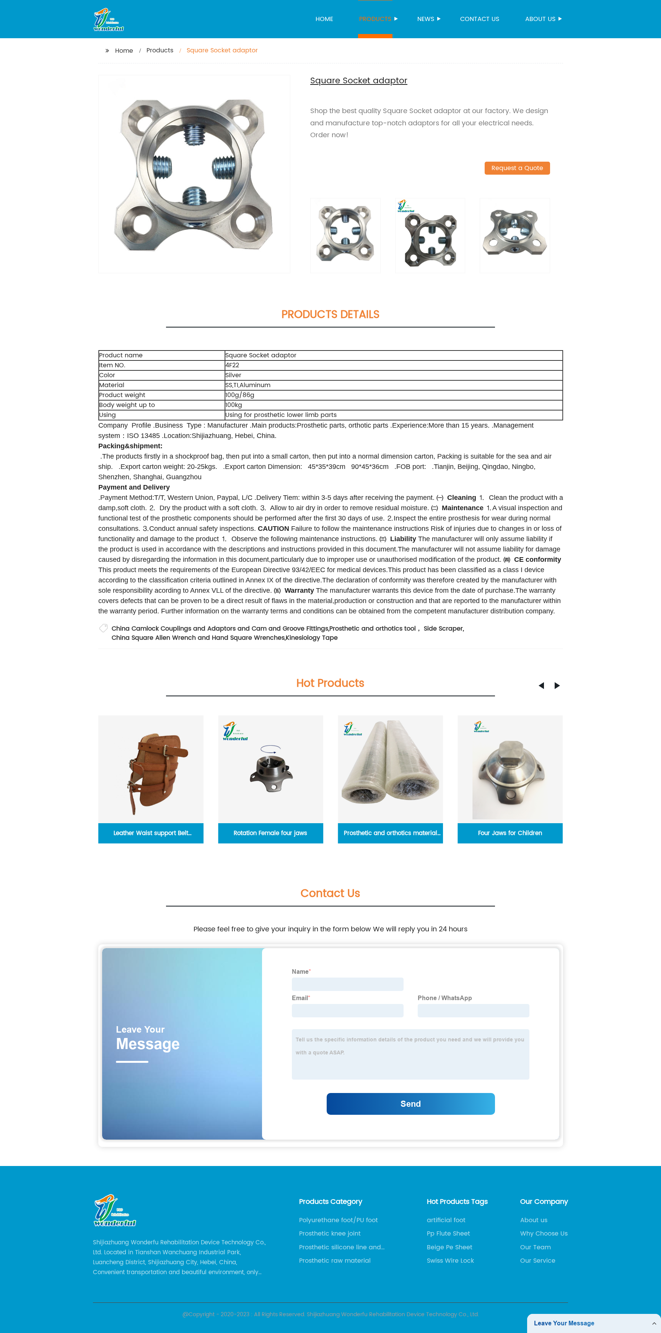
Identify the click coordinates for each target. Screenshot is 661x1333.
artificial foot (446, 1220)
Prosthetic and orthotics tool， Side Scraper (396, 629)
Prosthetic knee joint (330, 1233)
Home (324, 19)
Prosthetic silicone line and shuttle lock (340, 1247)
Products (375, 19)
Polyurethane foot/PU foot (338, 1220)
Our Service (537, 1261)
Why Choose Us (544, 1234)
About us (540, 19)
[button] (541, 685)
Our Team (535, 1247)
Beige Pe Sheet (449, 1247)
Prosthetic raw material (335, 1260)
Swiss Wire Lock (450, 1260)
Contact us (479, 19)
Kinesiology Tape (312, 638)
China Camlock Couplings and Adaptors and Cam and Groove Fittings (220, 629)
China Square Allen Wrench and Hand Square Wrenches (198, 638)
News (425, 19)
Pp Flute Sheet (448, 1233)
